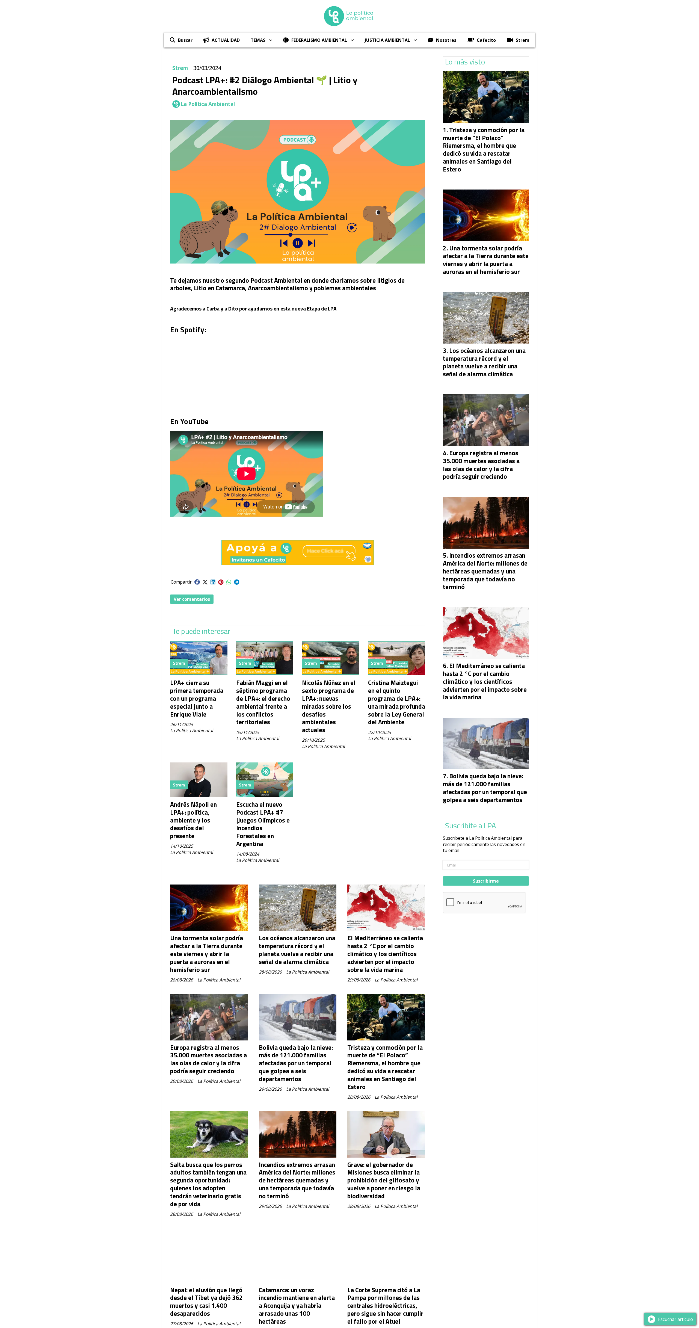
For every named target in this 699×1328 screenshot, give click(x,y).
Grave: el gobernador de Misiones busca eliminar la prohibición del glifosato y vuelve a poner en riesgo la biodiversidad (383, 1180)
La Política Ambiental (208, 104)
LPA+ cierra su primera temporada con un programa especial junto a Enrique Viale (196, 698)
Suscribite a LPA (470, 826)
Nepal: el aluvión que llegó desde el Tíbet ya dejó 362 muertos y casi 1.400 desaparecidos (206, 1301)
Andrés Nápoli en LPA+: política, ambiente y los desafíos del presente (193, 820)
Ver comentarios (192, 599)
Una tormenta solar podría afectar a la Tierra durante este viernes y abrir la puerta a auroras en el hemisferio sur (206, 953)
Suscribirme (486, 881)
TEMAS (258, 40)
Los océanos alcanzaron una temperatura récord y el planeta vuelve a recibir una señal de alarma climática (297, 949)
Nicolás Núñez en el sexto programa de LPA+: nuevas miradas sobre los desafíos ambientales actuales (329, 706)
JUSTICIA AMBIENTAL (387, 40)
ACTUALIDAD (226, 40)
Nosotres (446, 40)
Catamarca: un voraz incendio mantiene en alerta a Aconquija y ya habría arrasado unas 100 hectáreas (297, 1305)
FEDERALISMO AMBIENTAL (319, 40)
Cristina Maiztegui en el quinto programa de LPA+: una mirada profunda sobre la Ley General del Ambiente (396, 702)
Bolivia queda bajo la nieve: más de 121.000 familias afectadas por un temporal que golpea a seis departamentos (296, 1063)
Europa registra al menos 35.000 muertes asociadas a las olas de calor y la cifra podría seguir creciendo (208, 1059)
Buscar (185, 40)
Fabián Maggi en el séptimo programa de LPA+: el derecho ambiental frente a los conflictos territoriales (263, 702)
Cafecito (486, 40)
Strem (522, 40)
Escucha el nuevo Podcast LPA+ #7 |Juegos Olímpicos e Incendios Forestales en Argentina (263, 824)
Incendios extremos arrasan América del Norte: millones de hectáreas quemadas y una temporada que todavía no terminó (297, 1180)
